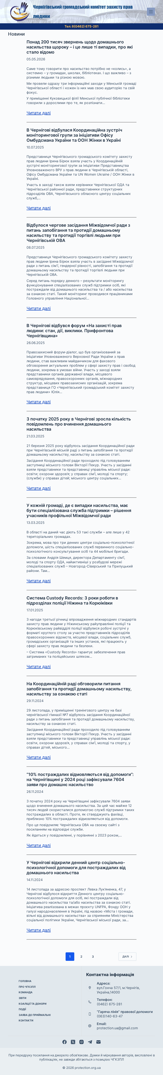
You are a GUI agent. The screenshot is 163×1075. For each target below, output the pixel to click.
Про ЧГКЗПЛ (27, 986)
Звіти (22, 998)
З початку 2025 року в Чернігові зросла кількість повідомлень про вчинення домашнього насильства (79, 424)
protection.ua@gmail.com (117, 1028)
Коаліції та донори (32, 1003)
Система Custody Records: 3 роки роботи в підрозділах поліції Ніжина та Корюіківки (72, 600)
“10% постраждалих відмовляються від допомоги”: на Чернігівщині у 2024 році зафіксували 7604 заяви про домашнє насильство (80, 779)
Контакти (26, 1020)
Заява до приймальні (35, 1015)
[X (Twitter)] (73, 1042)
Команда (25, 992)
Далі (125, 956)
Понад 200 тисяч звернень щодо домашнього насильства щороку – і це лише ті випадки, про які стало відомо (80, 47)
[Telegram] (90, 1042)
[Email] (98, 1042)
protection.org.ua (88, 1068)
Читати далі (39, 113)
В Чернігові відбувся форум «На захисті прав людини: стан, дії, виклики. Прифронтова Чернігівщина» (74, 330)
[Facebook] (64, 1042)
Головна (25, 981)
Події (22, 1009)
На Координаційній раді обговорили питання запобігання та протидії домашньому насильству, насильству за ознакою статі (79, 688)
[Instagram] (81, 1042)
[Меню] (151, 12)
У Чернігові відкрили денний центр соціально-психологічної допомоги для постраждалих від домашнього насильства (76, 867)
